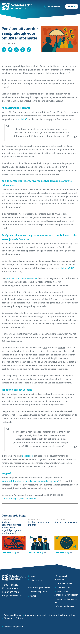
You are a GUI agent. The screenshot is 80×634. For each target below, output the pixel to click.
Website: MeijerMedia (13, 626)
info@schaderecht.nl (12, 595)
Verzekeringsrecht (38, 591)
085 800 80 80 (53, 6)
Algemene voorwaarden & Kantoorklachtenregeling (50, 615)
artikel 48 (22, 119)
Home (33, 576)
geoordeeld (27, 456)
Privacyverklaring (12, 615)
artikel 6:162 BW (66, 268)
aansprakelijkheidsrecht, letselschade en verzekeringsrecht (30, 481)
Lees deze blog (9, 552)
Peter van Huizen (64, 583)
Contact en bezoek (65, 606)
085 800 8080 (12, 592)
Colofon (19, 618)
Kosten (33, 596)
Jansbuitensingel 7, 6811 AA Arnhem (19, 498)
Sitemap (7, 618)
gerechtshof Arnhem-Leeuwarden (21, 278)
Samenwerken (63, 587)
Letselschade (36, 580)
